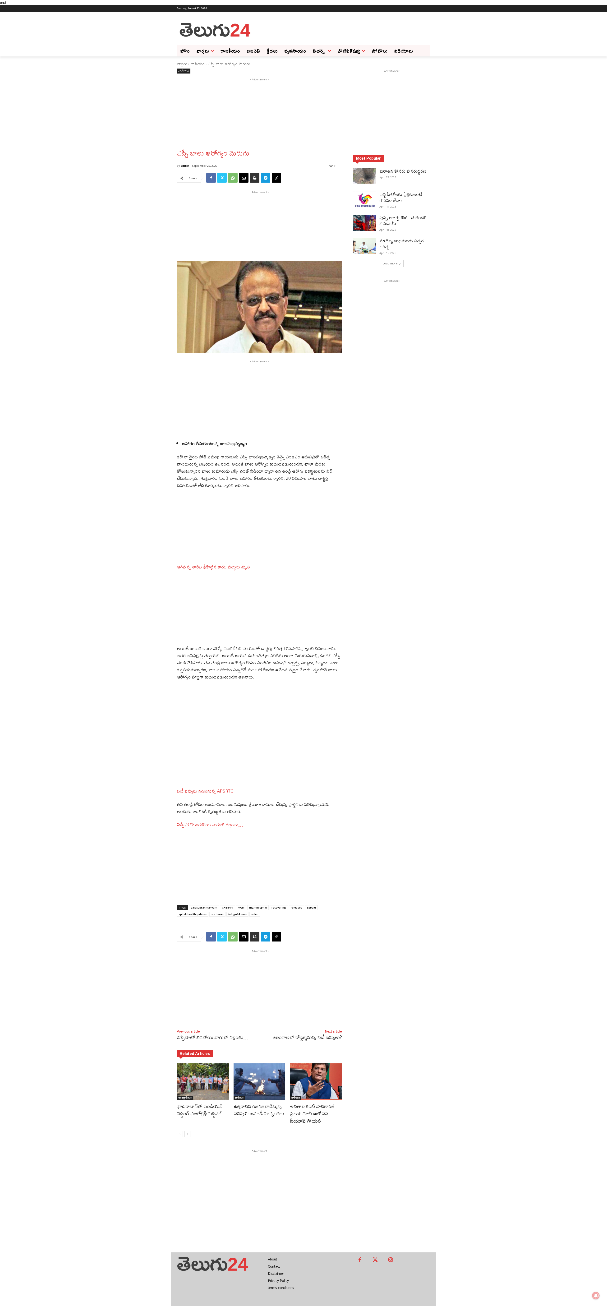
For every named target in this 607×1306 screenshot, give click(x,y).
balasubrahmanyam (204, 907)
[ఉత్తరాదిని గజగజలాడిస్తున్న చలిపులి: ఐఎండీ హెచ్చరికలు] (259, 1081)
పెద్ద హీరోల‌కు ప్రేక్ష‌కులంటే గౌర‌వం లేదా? (400, 197)
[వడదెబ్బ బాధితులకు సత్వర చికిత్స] (364, 246)
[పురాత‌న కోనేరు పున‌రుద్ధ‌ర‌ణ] (364, 176)
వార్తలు (182, 64)
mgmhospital (258, 907)
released (296, 907)
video (254, 914)
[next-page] (187, 1134)
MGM (241, 907)
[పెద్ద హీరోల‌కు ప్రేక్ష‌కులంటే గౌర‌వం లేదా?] (364, 199)
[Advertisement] (341, 29)
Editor (185, 165)
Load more (390, 263)
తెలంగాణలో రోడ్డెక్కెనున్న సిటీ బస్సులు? (307, 1037)
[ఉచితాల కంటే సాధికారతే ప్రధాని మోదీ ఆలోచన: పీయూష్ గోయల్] (316, 1081)
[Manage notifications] (596, 1295)
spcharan (217, 914)
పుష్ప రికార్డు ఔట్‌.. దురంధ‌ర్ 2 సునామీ (403, 220)
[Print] (254, 178)
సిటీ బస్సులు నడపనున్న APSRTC (205, 791)
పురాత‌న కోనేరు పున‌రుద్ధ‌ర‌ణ (402, 171)
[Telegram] (265, 178)
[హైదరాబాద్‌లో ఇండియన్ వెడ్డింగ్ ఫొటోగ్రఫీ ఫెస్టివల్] (203, 1081)
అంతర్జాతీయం (185, 1097)
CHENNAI (227, 907)
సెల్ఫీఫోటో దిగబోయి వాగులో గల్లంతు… (210, 824)
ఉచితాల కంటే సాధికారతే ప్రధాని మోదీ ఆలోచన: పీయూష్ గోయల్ (312, 1113)
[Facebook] (211, 178)
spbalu (311, 907)
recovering (278, 907)
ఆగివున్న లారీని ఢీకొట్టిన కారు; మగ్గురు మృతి (213, 567)
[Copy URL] (276, 178)
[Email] (243, 178)
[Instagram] (390, 1260)
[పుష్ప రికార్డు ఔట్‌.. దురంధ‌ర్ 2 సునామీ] (364, 223)
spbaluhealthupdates (193, 914)
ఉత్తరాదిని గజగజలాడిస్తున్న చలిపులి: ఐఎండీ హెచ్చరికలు (259, 1109)
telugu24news (237, 914)
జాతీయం (197, 64)
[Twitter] (222, 178)
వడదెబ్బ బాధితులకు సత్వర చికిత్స (401, 243)
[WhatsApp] (233, 178)
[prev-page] (180, 1134)
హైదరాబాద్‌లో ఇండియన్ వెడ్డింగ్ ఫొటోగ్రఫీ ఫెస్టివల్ (201, 1109)
